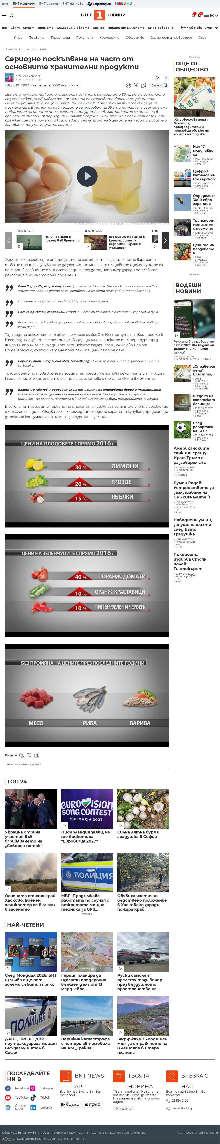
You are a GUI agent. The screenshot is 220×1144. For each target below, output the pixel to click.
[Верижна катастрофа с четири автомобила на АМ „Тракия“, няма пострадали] (87, 1016)
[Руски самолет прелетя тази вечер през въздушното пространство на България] (143, 952)
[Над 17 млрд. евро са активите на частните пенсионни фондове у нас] (182, 153)
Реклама (87, 913)
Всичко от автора (29, 79)
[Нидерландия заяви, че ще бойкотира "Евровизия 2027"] (87, 809)
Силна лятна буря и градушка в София (138, 834)
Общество (135, 38)
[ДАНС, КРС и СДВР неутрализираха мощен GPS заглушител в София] (31, 1016)
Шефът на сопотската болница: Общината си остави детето (204, 400)
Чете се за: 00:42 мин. (189, 359)
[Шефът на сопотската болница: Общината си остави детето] (182, 402)
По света (36, 38)
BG (212, 15)
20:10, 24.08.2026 (185, 356)
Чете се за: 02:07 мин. (186, 577)
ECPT (82, 1132)
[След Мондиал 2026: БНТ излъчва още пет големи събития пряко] (31, 952)
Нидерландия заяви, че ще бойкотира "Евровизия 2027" (85, 837)
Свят (15, 28)
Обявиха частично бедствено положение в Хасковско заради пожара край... (142, 903)
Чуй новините (199, 28)
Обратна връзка (54, 1132)
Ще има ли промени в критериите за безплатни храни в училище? (127, 242)
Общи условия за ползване (20, 1132)
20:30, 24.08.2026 (185, 574)
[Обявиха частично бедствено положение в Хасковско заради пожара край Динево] (143, 872)
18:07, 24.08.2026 (185, 539)
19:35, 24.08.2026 (204, 408)
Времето (45, 28)
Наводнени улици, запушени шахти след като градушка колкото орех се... (193, 527)
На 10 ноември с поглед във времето (61, 238)
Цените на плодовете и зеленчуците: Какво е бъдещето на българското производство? (204, 249)
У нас (18, 38)
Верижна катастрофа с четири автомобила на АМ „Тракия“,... (85, 1043)
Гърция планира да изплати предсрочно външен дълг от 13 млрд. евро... (83, 982)
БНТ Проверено (161, 28)
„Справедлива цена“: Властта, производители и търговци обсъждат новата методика (191, 127)
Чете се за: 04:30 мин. (201, 385)
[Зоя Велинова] (10, 77)
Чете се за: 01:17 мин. (185, 471)
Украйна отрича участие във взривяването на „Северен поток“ (24, 839)
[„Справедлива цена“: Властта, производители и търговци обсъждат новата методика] (194, 97)
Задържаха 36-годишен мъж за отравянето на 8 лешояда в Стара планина (142, 1046)
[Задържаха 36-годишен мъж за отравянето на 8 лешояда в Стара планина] (143, 1016)
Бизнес (98, 28)
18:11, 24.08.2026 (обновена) (184, 503)
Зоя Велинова (31, 76)
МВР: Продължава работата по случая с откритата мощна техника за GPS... (85, 903)
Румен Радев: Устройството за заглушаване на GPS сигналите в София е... (194, 490)
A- (166, 78)
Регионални (60, 38)
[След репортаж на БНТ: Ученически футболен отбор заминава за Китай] (182, 429)
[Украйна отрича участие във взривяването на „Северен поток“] (31, 809)
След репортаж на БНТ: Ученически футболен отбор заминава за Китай (204, 427)
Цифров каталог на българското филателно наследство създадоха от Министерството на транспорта (204, 175)
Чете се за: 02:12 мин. (201, 412)
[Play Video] (87, 176)
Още (202, 38)
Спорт (29, 28)
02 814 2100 (179, 1100)
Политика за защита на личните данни (117, 1132)
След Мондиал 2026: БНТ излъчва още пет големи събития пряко (31, 980)
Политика (84, 38)
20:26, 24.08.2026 (185, 467)
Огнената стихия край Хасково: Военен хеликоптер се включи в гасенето (30, 903)
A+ (157, 78)
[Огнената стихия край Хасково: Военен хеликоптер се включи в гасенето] (31, 872)
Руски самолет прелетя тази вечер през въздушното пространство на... (139, 982)
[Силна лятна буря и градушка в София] (143, 809)
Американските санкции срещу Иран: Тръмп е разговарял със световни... (191, 455)
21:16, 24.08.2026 (204, 435)
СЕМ (72, 1132)
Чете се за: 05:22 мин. (185, 508)
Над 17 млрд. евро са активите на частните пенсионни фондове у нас (203, 151)
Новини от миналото (126, 28)
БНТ (5, 4)
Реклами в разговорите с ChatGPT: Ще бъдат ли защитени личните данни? (194, 347)
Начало (11, 49)
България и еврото (73, 28)
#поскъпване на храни (24, 764)
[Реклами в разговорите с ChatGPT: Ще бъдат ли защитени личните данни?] (194, 318)
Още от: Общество (192, 66)
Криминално (109, 38)
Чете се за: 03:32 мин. (201, 439)
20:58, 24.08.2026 (201, 380)
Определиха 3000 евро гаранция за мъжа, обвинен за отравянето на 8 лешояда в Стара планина (204, 200)
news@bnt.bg (181, 1108)
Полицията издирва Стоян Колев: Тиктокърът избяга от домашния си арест (190, 562)
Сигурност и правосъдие (171, 38)
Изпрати (123, 1108)
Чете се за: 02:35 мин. (185, 543)
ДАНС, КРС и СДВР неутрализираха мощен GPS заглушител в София (31, 1046)
